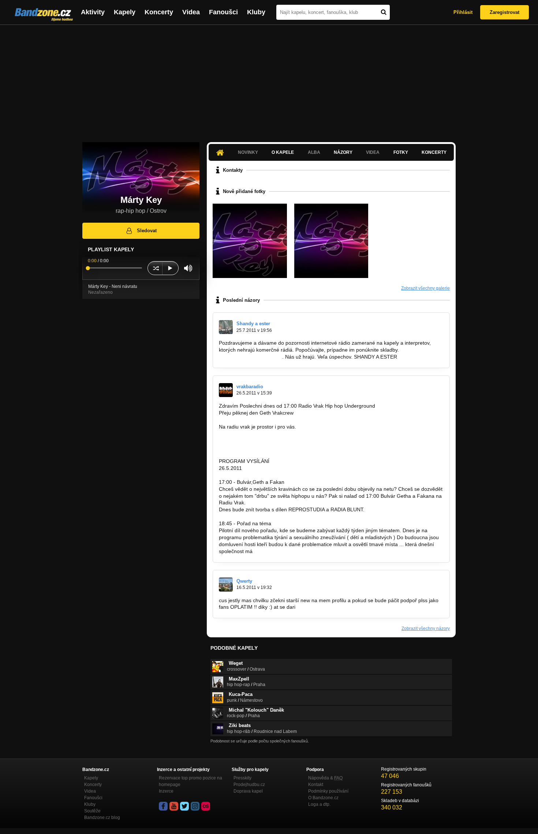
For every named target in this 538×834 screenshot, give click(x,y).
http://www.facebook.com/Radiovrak (260, 440)
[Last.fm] (205, 806)
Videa (191, 12)
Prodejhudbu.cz (249, 784)
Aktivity (93, 12)
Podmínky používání (328, 791)
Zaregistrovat (504, 12)
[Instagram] (195, 806)
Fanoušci (223, 12)
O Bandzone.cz (323, 797)
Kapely (124, 12)
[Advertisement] (269, 80)
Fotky (400, 152)
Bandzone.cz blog (102, 817)
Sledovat (147, 230)
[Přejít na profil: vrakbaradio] (226, 390)
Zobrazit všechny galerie (425, 288)
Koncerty (159, 12)
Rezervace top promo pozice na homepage (190, 781)
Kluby (256, 12)
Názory (343, 152)
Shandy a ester (253, 323)
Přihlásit (462, 12)
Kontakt (315, 784)
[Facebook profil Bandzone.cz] (163, 806)
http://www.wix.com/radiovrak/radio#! (261, 447)
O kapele (283, 152)
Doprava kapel (248, 791)
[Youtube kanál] (173, 806)
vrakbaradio (249, 386)
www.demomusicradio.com (250, 357)
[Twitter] (184, 806)
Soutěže (92, 810)
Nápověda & (325, 778)
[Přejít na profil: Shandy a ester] (226, 327)
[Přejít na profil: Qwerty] (226, 585)
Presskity (242, 778)
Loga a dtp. (319, 804)
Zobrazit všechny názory (425, 628)
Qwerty (244, 581)
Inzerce (166, 791)
